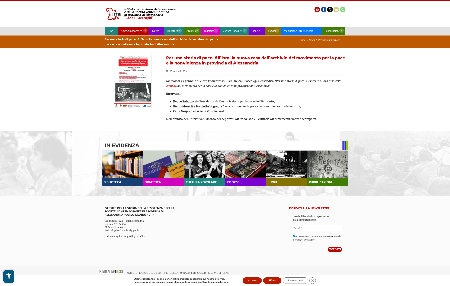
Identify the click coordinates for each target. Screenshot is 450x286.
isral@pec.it (132, 230)
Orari (110, 30)
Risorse (256, 30)
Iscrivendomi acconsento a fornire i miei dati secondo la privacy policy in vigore (317, 238)
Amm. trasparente (131, 30)
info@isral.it (116, 230)
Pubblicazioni (331, 30)
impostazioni (220, 282)
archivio (171, 86)
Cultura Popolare (232, 30)
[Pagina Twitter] (330, 9)
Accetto (252, 280)
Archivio (191, 30)
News (155, 30)
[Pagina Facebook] (323, 9)
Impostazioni (295, 280)
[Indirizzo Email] (336, 9)
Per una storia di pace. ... (330, 40)
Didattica (209, 30)
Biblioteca (172, 30)
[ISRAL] (140, 14)
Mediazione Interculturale (298, 30)
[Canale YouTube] (317, 9)
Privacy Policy (127, 236)
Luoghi (272, 30)
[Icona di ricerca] (342, 9)
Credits (141, 236)
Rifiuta (272, 280)
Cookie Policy (111, 236)
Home (303, 40)
